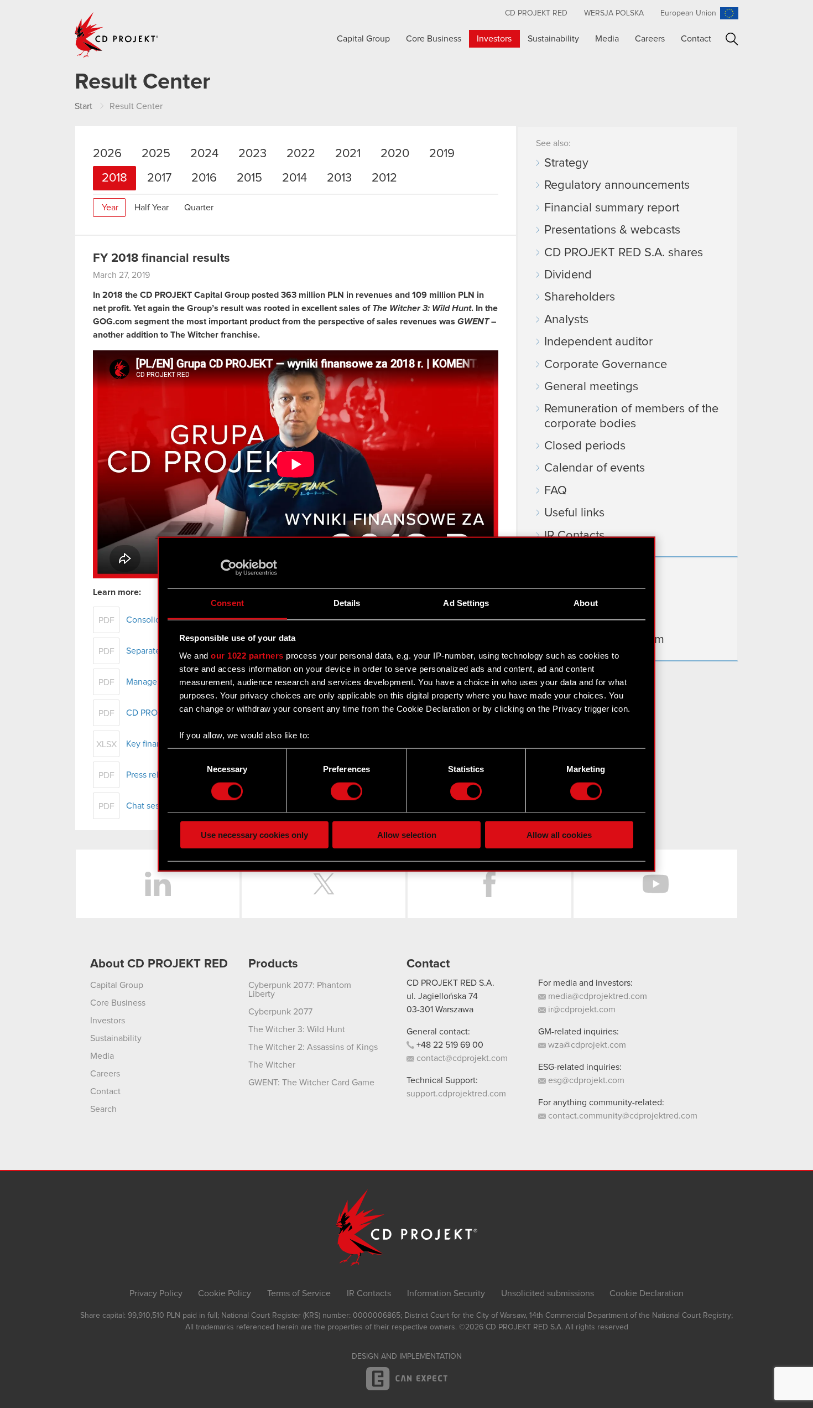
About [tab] (586, 603)
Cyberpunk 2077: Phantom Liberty (299, 989)
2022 (300, 154)
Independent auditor (598, 342)
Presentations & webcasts (612, 230)
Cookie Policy (224, 1293)
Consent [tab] (227, 603)
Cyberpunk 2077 (280, 1011)
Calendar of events (594, 468)
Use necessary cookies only (254, 835)
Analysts (566, 320)
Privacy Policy (156, 1293)
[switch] (346, 791)
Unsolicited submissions (547, 1293)
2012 (384, 178)
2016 (204, 178)
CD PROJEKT (117, 35)
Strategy (566, 163)
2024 (204, 154)
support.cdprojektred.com (456, 1093)
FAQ (555, 491)
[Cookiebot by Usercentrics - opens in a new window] (228, 567)
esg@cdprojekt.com (585, 1080)
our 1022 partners (247, 655)
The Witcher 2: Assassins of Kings (313, 1047)
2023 (252, 154)
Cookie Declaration (646, 1293)
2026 (107, 154)
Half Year (151, 207)
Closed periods (585, 446)
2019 (442, 154)
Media (607, 38)
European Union (688, 13)
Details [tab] (347, 603)
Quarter (198, 207)
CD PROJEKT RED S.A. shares (623, 253)
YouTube (655, 884)
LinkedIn (157, 884)
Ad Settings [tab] (466, 603)
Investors (494, 38)
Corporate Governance (605, 365)
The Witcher (271, 1064)
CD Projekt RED (536, 13)
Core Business (433, 38)
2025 (156, 154)
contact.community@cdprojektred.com (621, 1115)
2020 (395, 154)
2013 (339, 178)
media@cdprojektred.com (596, 996)
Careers (650, 38)
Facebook (489, 884)
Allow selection (406, 835)
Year (110, 207)
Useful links (574, 513)
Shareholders (579, 297)
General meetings (591, 387)
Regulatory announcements (617, 185)
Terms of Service (299, 1293)
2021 (348, 154)
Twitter (323, 884)
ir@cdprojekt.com (581, 1009)
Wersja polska (614, 13)
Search (732, 39)
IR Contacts (574, 536)
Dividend (568, 275)
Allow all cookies (559, 835)
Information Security (446, 1293)
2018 (114, 178)
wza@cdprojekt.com (586, 1045)
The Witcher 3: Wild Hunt (296, 1029)
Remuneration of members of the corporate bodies (631, 416)
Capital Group (363, 38)
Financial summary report (611, 208)
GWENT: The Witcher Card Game (311, 1082)
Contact (696, 38)
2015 (249, 178)
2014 (294, 178)
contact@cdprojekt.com (461, 1058)
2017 (159, 178)
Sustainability (553, 38)
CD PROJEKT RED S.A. (450, 983)
